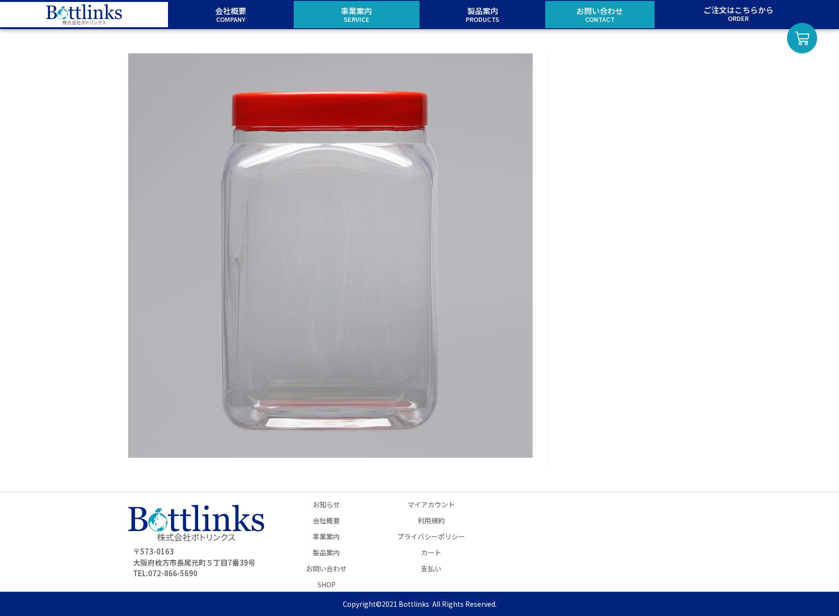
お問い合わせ (326, 568)
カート (431, 552)
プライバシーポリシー (431, 536)
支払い (431, 568)
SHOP (327, 584)
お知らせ (326, 504)
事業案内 (326, 536)
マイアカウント (431, 504)
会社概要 (326, 520)
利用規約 (431, 520)
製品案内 (326, 552)
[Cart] (802, 38)
